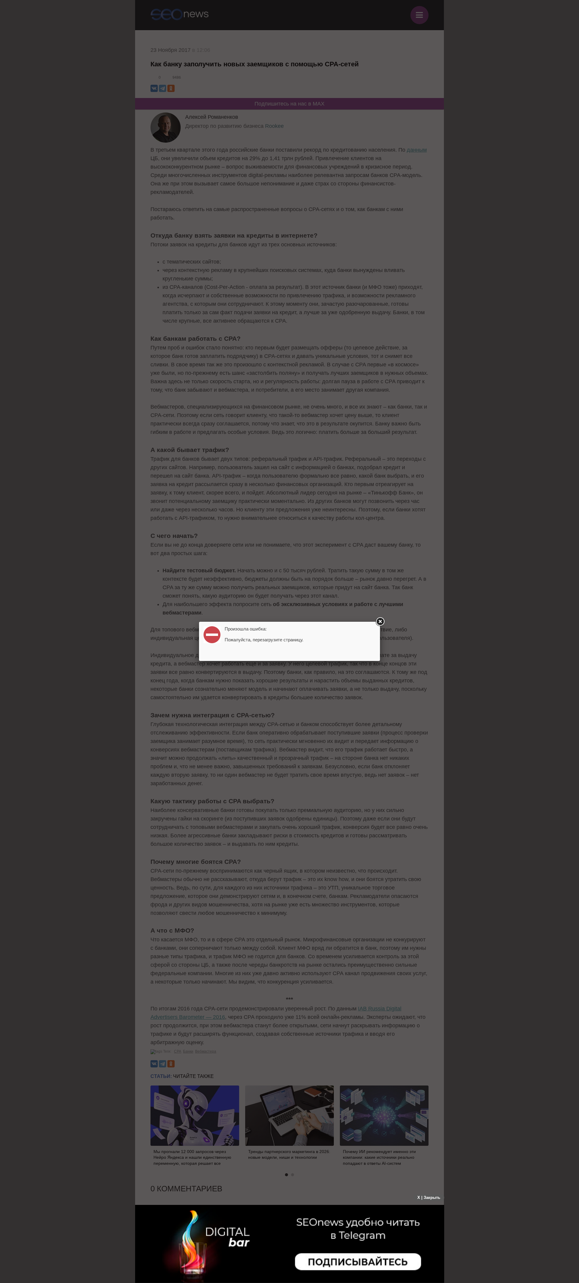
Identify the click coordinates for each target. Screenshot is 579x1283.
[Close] (380, 621)
